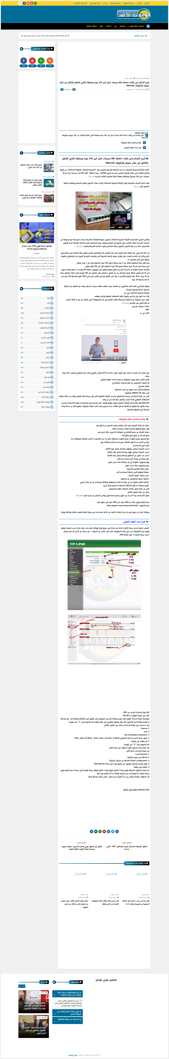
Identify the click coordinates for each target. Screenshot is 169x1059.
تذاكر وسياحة (35, 362)
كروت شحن (35, 387)
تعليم (35, 372)
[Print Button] (91, 831)
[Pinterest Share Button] (108, 831)
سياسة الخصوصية (128, 3)
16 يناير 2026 (82, 897)
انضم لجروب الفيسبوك (80, 3)
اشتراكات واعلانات (35, 322)
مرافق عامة (35, 397)
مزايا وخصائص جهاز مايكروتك (130, 142)
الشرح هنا (79, 246)
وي (115, 26)
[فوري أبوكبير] (133, 14)
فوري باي (35, 382)
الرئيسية (147, 3)
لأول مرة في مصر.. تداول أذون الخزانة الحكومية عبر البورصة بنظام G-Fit (136, 902)
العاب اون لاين (35, 342)
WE (35, 298)
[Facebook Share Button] (117, 831)
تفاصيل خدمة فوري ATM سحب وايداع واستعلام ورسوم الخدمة (37, 247)
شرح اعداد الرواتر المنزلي (132, 147)
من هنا (91, 176)
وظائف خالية (35, 406)
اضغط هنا (79, 495)
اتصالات (108, 26)
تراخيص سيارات (35, 367)
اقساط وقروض (35, 327)
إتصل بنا (139, 3)
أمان (35, 303)
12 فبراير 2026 (143, 897)
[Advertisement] (60, 13)
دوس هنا (125, 303)
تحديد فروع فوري (95, 3)
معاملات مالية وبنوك (137, 26)
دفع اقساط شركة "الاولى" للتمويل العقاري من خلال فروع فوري (34, 1005)
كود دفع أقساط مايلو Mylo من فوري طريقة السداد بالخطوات (21, 35)
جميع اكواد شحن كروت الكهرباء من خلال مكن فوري (31, 166)
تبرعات (35, 357)
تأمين (35, 352)
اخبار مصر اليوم (35, 317)
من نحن (105, 3)
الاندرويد (35, 332)
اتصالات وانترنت (91, 26)
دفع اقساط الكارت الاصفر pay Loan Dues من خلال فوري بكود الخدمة (72, 35)
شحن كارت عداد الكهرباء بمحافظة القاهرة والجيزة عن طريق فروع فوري (34, 1030)
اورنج (101, 26)
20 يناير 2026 (113, 897)
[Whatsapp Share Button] (100, 831)
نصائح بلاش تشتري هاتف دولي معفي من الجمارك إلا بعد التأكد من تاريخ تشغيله (74, 904)
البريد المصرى (35, 337)
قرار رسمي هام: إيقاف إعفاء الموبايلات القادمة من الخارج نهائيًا (105, 902)
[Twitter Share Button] (113, 831)
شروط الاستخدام (115, 3)
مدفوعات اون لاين (35, 392)
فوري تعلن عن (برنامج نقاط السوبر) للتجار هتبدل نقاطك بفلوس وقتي (32, 182)
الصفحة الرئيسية (141, 78)
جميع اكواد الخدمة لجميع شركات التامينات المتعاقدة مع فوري (31, 196)
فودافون (122, 26)
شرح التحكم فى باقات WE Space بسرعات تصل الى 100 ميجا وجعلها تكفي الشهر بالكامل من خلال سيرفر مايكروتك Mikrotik (105, 136)
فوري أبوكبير (73, 1055)
